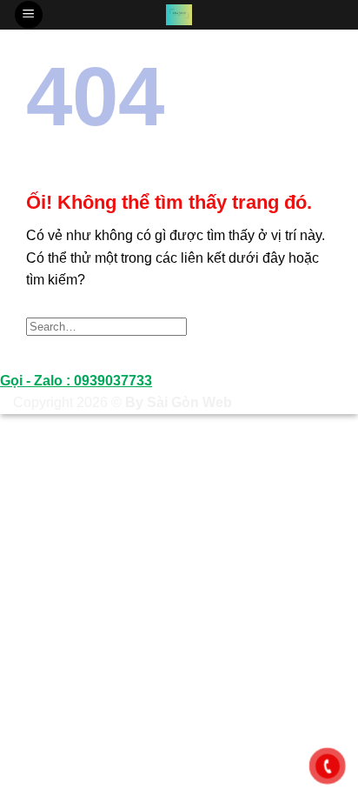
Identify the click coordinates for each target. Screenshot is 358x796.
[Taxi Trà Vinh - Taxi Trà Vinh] (179, 15)
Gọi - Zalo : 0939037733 (76, 380)
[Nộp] (313, 326)
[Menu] (29, 15)
